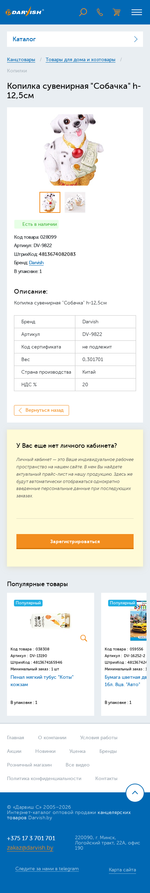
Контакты (106, 778)
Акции (14, 751)
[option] (75, 150)
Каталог (24, 39)
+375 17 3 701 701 (31, 838)
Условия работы (99, 737)
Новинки (45, 751)
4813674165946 (47, 662)
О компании (52, 737)
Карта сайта (122, 869)
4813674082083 (57, 254)
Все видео (78, 765)
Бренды (108, 751)
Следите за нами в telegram (47, 868)
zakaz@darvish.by (30, 847)
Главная (15, 737)
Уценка (77, 751)
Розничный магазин (29, 765)
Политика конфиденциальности (44, 778)
